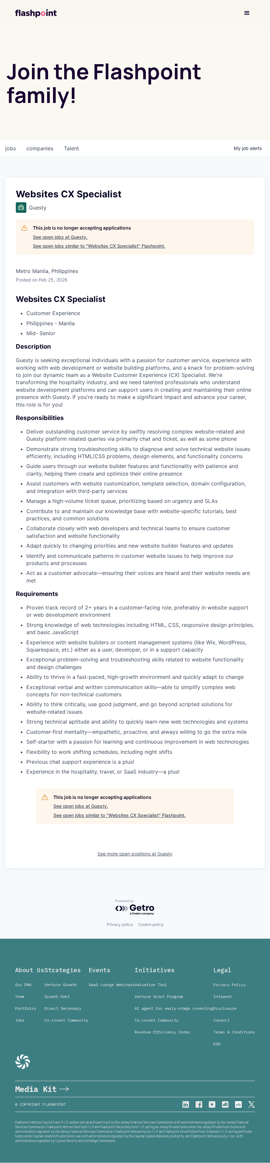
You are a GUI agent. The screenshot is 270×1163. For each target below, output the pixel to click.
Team (19, 996)
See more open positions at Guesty (135, 853)
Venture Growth (60, 984)
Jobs (19, 1020)
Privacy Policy (229, 984)
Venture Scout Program (159, 996)
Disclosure (224, 1008)
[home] (36, 13)
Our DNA (23, 984)
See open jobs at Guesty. (60, 237)
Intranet (222, 996)
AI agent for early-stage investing (174, 1008)
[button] (247, 13)
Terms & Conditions (234, 1031)
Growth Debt (57, 996)
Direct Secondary (62, 1008)
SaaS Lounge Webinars (112, 984)
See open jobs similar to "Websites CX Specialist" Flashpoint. (99, 246)
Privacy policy (120, 924)
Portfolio (25, 1008)
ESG (216, 1043)
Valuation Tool (151, 984)
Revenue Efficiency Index (162, 1031)
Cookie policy (151, 924)
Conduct (221, 1020)
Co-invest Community (66, 1020)
